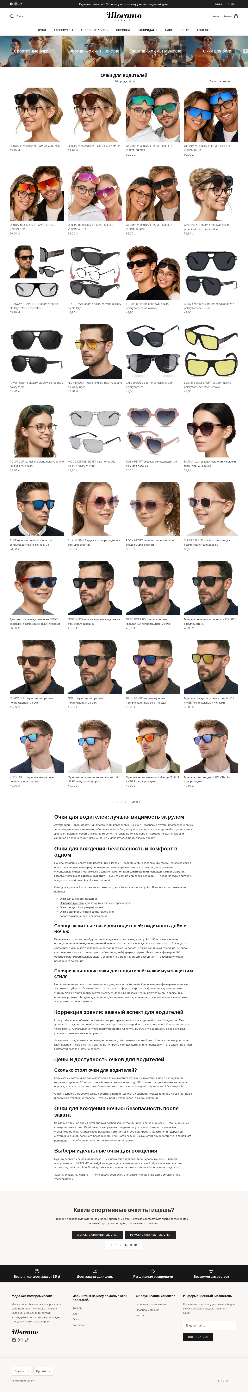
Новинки (123, 30)
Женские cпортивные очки (97, 1234)
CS (227, 1380)
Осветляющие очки (72, 902)
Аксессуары (63, 30)
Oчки (42, 30)
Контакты (78, 1325)
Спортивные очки (124, 1245)
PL (218, 1380)
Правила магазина (147, 1309)
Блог (169, 30)
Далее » (136, 801)
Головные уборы (94, 30)
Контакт (203, 30)
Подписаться (198, 1336)
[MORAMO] (124, 16)
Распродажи (148, 30)
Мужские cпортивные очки (150, 1234)
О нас (185, 30)
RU (222, 1380)
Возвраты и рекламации (151, 1304)
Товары (77, 1307)
